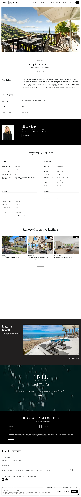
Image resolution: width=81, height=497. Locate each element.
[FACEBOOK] (65, 470)
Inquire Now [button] (40, 71)
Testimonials (39, 470)
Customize (66, 491)
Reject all (59, 491)
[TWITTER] (74, 470)
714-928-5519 (35, 131)
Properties (35, 2)
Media (57, 2)
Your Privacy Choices (40, 495)
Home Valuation (51, 2)
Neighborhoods (29, 470)
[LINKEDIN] (68, 470)
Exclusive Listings (19, 470)
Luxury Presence (13, 487)
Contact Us (70, 2)
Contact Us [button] (40, 395)
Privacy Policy (44, 435)
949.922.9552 (64, 2)
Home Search (42, 2)
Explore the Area (74, 358)
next (9, 49)
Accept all (74, 491)
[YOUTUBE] (71, 470)
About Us (10, 470)
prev (5, 49)
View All (40, 265)
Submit (10, 438)
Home (3, 470)
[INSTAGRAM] (78, 470)
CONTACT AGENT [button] (27, 135)
